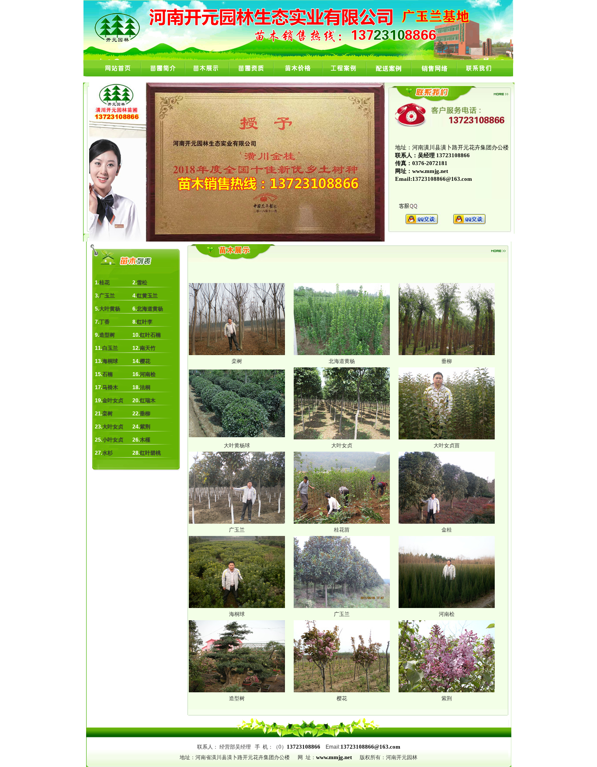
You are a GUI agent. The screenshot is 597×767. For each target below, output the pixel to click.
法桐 (145, 387)
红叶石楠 (150, 335)
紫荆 (145, 427)
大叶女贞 (112, 427)
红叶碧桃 (150, 453)
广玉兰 (107, 296)
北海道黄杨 (150, 309)
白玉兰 (110, 348)
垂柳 (145, 414)
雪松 (142, 283)
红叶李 (145, 322)
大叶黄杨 (109, 309)
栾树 (107, 414)
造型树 (107, 335)
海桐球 (110, 361)
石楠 (107, 374)
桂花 (104, 283)
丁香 (104, 322)
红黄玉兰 (147, 296)
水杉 (107, 453)
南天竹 (148, 348)
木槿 (145, 440)
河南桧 (148, 374)
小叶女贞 (112, 440)
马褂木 (110, 387)
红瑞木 (148, 400)
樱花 (145, 361)
